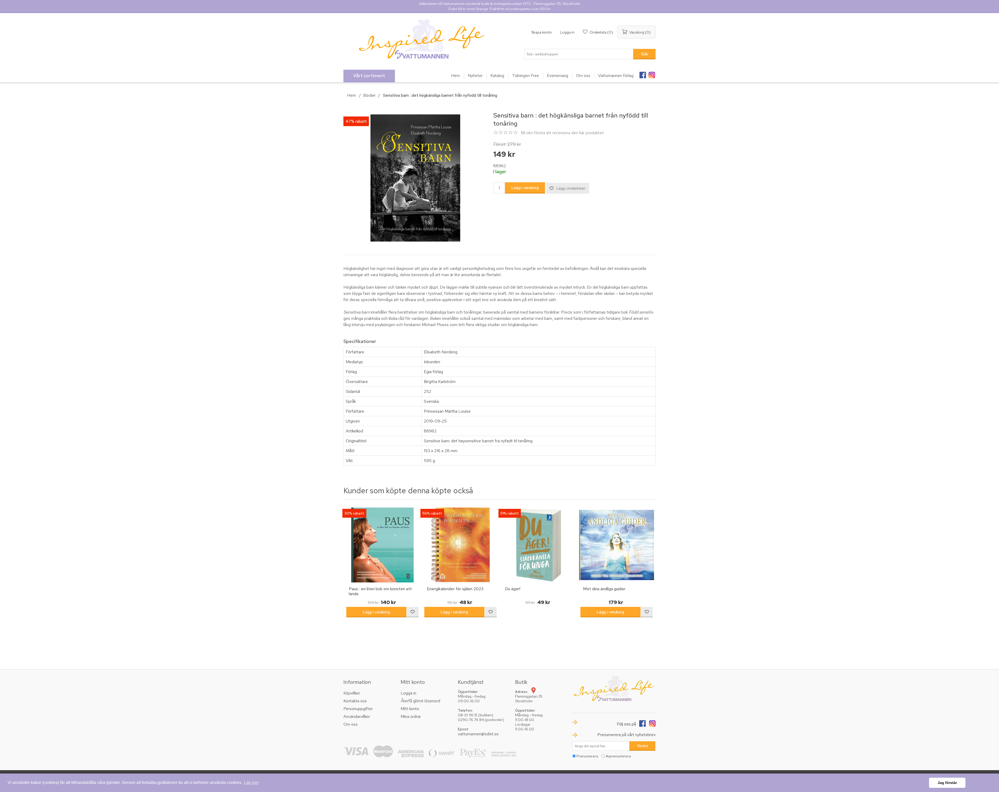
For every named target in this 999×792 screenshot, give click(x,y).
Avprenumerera (618, 756)
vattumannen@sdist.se (478, 734)
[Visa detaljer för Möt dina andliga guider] (616, 545)
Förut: (499, 144)
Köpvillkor (351, 693)
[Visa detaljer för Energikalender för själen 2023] (460, 545)
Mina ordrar (411, 716)
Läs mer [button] (251, 782)
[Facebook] (642, 73)
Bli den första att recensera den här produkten (562, 132)
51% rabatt (510, 513)
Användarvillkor (356, 716)
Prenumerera (587, 756)
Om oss (350, 724)
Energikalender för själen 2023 (455, 588)
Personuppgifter (358, 708)
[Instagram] (652, 73)
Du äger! (512, 588)
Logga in (567, 32)
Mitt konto (410, 708)
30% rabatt (354, 513)
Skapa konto (541, 32)
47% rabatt (356, 121)
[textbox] (578, 54)
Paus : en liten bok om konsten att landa (380, 591)
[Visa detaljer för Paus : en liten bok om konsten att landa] (382, 545)
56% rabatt (432, 513)
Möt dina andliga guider (604, 588)
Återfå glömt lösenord (420, 701)
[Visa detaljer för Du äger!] (538, 545)
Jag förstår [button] (947, 783)
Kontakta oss (355, 701)
